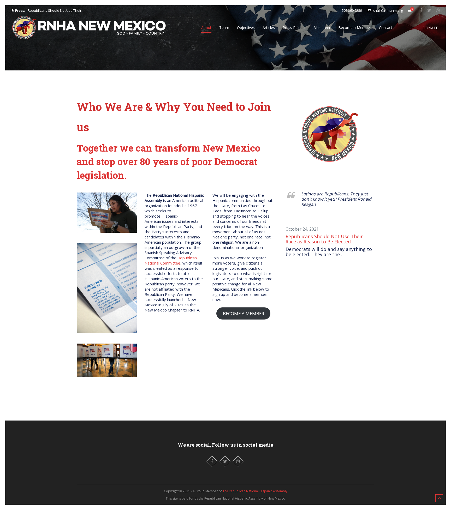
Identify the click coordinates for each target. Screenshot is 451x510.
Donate (430, 27)
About (206, 27)
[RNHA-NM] (90, 26)
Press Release (294, 27)
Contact (385, 27)
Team (224, 27)
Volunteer (322, 27)
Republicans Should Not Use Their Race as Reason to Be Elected (324, 239)
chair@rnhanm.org (387, 10)
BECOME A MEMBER (243, 313)
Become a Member (354, 27)
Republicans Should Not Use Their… (56, 10)
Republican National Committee (171, 260)
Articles (269, 27)
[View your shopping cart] (409, 10)
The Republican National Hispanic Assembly (255, 491)
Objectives (246, 27)
